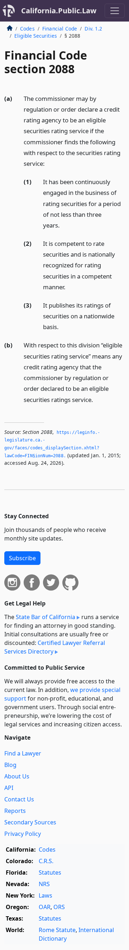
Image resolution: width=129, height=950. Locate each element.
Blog (10, 765)
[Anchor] (49, 163)
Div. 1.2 (93, 28)
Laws (45, 895)
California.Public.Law (58, 10)
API (8, 788)
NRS (44, 884)
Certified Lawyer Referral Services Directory (54, 647)
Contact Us (19, 799)
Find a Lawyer (22, 753)
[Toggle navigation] (115, 11)
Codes (27, 28)
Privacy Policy (22, 834)
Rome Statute (57, 930)
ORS (59, 907)
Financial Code (59, 28)
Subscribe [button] (22, 558)
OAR (45, 907)
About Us (16, 776)
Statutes (50, 872)
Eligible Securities (35, 35)
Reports (15, 811)
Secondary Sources (30, 822)
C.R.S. (46, 861)
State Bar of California (45, 617)
